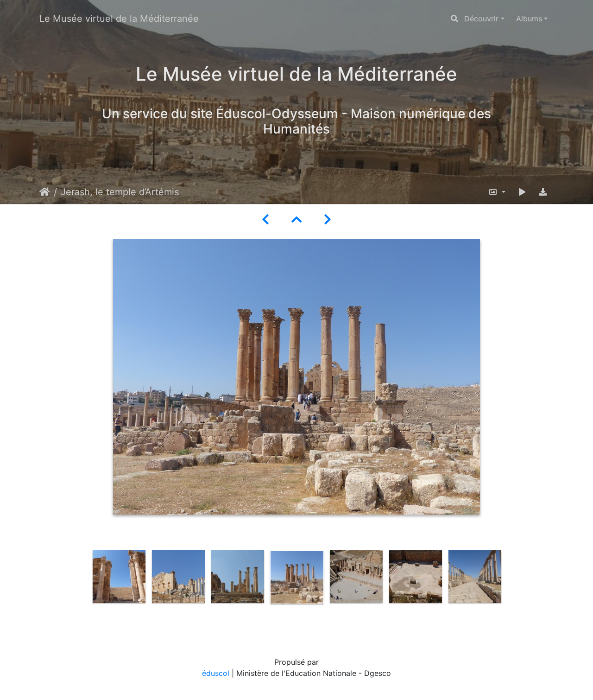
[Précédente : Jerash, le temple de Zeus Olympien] (265, 219)
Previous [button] (82, 589)
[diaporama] (522, 192)
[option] (119, 577)
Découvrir (481, 18)
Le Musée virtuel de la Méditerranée (119, 18)
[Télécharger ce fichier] (543, 192)
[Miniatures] (296, 219)
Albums (529, 18)
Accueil (44, 192)
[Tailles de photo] (496, 192)
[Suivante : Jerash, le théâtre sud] (327, 219)
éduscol (215, 673)
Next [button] (511, 589)
